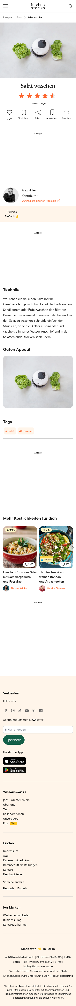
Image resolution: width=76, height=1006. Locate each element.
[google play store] (38, 770)
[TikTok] (20, 710)
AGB (6, 855)
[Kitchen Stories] (38, 6)
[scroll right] (72, 547)
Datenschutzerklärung (17, 860)
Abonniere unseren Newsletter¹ (23, 720)
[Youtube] (27, 710)
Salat (19, 17)
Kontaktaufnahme (15, 924)
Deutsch (8, 888)
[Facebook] (6, 710)
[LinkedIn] (41, 710)
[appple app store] (38, 761)
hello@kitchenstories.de (38, 966)
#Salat (9, 431)
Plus (9, 823)
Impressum (10, 851)
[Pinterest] (34, 710)
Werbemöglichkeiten (16, 915)
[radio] (22, 96)
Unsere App (11, 818)
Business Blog (12, 920)
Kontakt (8, 869)
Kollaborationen (13, 814)
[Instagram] (13, 710)
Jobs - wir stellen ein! (16, 800)
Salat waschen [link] (35, 17)
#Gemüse (26, 431)
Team (6, 809)
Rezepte (7, 17)
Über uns (9, 804)
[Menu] (5, 6)
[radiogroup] (38, 96)
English (22, 888)
